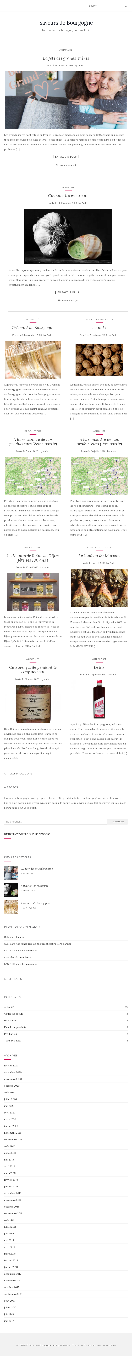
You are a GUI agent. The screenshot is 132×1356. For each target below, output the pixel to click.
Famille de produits (99, 319)
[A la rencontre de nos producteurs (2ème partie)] (33, 476)
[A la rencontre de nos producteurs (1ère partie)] (99, 476)
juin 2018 (9, 1233)
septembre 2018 (13, 1213)
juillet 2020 (10, 1099)
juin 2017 (9, 1314)
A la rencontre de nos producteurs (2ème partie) (33, 441)
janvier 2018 (11, 1267)
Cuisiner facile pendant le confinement (33, 669)
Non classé (99, 659)
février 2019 (11, 1179)
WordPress (111, 1345)
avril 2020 (9, 1112)
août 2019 (9, 1146)
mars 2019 (10, 1173)
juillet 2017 (10, 1307)
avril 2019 (9, 1166)
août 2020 (9, 1092)
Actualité (66, 50)
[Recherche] (125, 5)
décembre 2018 (12, 1193)
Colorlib (87, 1345)
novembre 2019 (12, 1132)
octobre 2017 (11, 1287)
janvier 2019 (11, 1186)
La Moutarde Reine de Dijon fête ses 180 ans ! (33, 558)
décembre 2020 (13, 1072)
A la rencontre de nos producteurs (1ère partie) (99, 441)
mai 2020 (9, 1105)
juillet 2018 (10, 1226)
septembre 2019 (13, 1139)
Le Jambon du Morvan (99, 555)
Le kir (99, 667)
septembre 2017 (13, 1294)
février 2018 (11, 1260)
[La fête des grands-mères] (66, 100)
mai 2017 (9, 1320)
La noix (99, 327)
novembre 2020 (13, 1079)
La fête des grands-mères (66, 58)
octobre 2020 (12, 1085)
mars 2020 (10, 1119)
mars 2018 (10, 1253)
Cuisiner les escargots (68, 195)
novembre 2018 (12, 1199)
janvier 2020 (11, 1126)
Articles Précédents (18, 773)
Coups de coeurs (99, 547)
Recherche (117, 821)
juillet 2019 (10, 1152)
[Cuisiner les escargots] (68, 236)
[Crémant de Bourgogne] (33, 360)
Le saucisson (29, 950)
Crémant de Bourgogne (33, 327)
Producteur (33, 431)
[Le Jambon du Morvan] (99, 588)
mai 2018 (9, 1240)
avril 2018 (9, 1247)
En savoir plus (66, 156)
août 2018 (9, 1220)
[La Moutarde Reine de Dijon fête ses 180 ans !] (33, 592)
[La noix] (99, 360)
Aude (80, 65)
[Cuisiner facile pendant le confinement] (33, 704)
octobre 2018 (11, 1206)
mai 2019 (9, 1159)
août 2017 (9, 1300)
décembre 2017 (12, 1273)
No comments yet (66, 165)
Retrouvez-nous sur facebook (27, 834)
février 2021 (11, 1065)
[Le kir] (99, 699)
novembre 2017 (12, 1280)
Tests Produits (12, 1040)
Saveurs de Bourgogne (66, 22)
